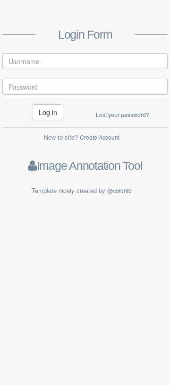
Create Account (99, 137)
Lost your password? (122, 114)
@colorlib (119, 190)
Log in (48, 112)
